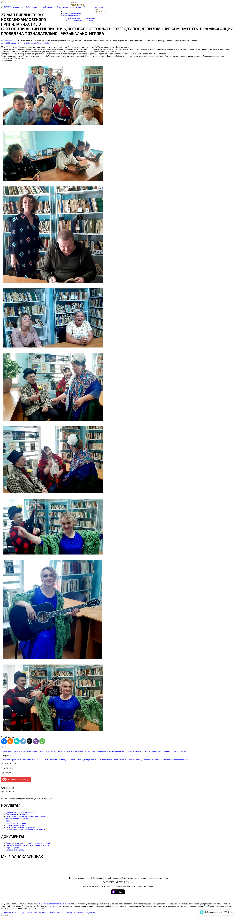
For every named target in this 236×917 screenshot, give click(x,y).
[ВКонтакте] (4, 741)
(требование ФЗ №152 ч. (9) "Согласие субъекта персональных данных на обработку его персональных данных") (48, 913)
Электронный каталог (72, 13)
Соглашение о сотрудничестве (18, 814)
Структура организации (16, 825)
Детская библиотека (71, 16)
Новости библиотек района (29, 43)
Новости (13, 43)
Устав (8, 821)
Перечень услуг (12, 848)
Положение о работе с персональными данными (26, 830)
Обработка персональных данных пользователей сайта (29, 843)
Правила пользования (15, 850)
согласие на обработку (48, 904)
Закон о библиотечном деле (17, 819)
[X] (29, 741)
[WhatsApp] (42, 741)
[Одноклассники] (10, 741)
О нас (65, 11)
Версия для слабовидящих (18, 779)
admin (46, 43)
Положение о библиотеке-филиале (20, 827)
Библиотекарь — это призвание (81, 18)
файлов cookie (64, 904)
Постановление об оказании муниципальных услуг (27, 845)
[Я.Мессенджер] (17, 741)
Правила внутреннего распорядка (20, 812)
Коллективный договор (16, 823)
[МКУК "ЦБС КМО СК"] (3, 2)
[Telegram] (23, 741)
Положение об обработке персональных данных (26, 816)
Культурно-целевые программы (81, 20)
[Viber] (36, 741)
